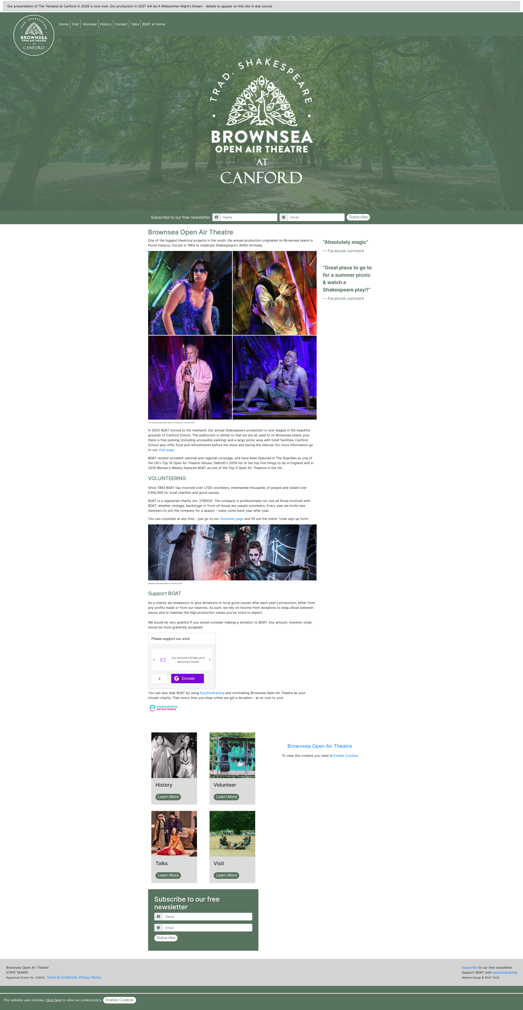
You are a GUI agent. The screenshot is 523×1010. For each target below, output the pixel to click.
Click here (53, 1000)
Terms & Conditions (62, 977)
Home (63, 24)
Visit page (166, 450)
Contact (121, 24)
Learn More (168, 796)
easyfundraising (505, 972)
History (106, 24)
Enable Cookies (346, 756)
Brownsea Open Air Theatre (319, 746)
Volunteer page (232, 519)
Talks (135, 24)
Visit (75, 24)
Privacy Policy (90, 977)
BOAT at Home (153, 24)
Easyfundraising (212, 693)
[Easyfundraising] (163, 708)
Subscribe (358, 216)
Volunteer (89, 24)
